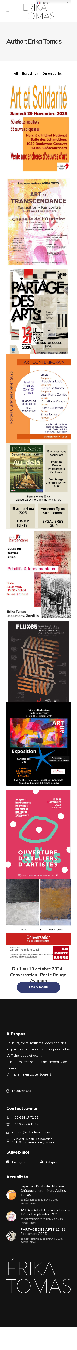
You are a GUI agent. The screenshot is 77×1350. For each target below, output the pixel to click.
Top (73, 1346)
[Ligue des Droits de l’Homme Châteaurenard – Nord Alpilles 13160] (38, 128)
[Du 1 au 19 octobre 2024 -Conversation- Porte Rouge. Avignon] (38, 921)
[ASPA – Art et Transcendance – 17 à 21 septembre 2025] (38, 223)
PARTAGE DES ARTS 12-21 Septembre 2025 (43, 1231)
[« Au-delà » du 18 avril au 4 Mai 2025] (38, 486)
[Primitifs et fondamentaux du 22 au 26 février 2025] (38, 574)
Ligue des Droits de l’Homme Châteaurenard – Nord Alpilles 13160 (43, 1190)
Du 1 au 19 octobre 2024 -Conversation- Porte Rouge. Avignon (38, 974)
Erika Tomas (49, 1199)
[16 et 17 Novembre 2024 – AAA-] (38, 838)
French (45, 2)
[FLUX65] (38, 664)
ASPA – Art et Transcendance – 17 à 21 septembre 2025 (45, 1212)
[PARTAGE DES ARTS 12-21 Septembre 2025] (38, 311)
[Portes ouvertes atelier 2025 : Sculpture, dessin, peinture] (38, 399)
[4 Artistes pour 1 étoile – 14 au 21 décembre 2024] (38, 744)
